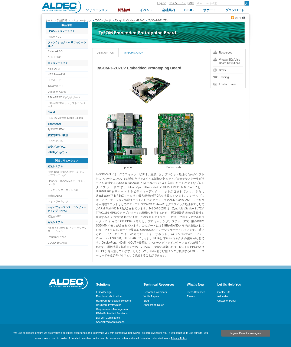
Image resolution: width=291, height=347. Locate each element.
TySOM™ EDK (56, 129)
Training (224, 77)
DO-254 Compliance (108, 317)
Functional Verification (109, 296)
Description (105, 52)
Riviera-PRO (55, 51)
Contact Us (223, 292)
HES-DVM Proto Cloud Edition (65, 117)
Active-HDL (54, 36)
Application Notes (154, 304)
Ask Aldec (223, 296)
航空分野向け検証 (58, 135)
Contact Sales (227, 84)
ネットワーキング (58, 201)
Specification (133, 52)
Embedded (54, 123)
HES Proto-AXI (56, 74)
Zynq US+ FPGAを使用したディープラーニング (66, 174)
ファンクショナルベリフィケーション (67, 44)
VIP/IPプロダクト (58, 152)
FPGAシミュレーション (61, 30)
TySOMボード (56, 85)
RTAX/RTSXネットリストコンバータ (66, 105)
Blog (146, 300)
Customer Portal (226, 300)
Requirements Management (112, 309)
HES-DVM (54, 68)
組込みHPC (54, 216)
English (161, 3)
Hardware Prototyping (108, 304)
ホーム (49, 20)
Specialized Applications (110, 322)
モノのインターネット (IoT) (63, 190)
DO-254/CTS (55, 140)
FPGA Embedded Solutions (112, 313)
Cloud (51, 112)
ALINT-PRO (54, 57)
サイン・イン (177, 3)
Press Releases (196, 292)
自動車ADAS (55, 195)
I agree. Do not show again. (246, 333)
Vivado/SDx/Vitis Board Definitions (229, 61)
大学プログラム (57, 146)
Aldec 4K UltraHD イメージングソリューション (67, 229)
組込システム (55, 166)
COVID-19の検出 (57, 242)
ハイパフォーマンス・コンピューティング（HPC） (67, 209)
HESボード (54, 80)
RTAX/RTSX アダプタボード (64, 97)
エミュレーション (58, 62)
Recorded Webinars (155, 292)
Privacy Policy (179, 338)
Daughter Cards (57, 91)
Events (191, 296)
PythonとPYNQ (57, 236)
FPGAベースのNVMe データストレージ (66, 183)
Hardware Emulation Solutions (113, 300)
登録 (191, 3)
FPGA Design (104, 292)
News (222, 70)
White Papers (151, 296)
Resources (225, 52)
